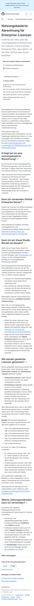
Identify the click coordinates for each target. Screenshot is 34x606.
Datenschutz (5, 597)
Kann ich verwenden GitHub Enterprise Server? (17, 201)
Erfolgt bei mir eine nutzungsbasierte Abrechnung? (12, 156)
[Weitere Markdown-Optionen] (20, 76)
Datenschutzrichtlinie (7, 569)
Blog (20, 599)
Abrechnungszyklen (15, 143)
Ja (6, 566)
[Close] (28, 3)
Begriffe (27, 595)
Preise (18, 597)
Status (13, 597)
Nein (13, 566)
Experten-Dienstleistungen (10, 599)
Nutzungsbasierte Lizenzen (23, 19)
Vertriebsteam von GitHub (14, 549)
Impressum (18, 595)
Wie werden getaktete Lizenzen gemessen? (14, 360)
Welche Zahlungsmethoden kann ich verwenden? (17, 501)
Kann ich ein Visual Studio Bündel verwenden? (16, 241)
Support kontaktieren (10, 581)
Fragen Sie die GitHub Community (13, 578)
